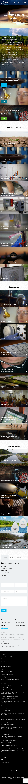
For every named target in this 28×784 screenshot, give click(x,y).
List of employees (5, 762)
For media (3, 757)
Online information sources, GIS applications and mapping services (12, 727)
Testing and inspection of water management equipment (12, 713)
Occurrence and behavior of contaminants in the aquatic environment (12, 693)
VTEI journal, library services (8, 722)
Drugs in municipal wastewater (9, 745)
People (3, 661)
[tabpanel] (14, 605)
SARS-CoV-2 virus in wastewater (9, 740)
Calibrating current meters (8, 708)
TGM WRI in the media (6, 671)
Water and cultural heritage (8, 698)
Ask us (2, 759)
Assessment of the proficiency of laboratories (12, 717)
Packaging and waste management (10, 696)
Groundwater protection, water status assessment (11, 682)
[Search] (18, 2)
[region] (14, 49)
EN (14, 2)
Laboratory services (6, 710)
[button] (14, 49)
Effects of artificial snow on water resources (12, 743)
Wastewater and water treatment (9, 689)
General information (6, 656)
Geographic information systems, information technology (13, 702)
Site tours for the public (7, 724)
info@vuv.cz (4, 628)
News (2, 659)
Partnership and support (7, 666)
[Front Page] (3, 2)
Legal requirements (6, 669)
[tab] (5, 557)
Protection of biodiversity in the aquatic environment (11, 686)
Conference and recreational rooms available (13, 731)
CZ (9, 2)
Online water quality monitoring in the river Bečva (12, 751)
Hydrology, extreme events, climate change (12, 677)
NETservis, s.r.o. (14, 779)
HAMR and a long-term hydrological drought (12, 748)
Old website (14, 775)
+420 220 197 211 (5, 622)
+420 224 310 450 (19, 622)
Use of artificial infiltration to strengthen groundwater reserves (11, 737)
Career (3, 664)
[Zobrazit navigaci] (24, 2)
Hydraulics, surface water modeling (10, 679)
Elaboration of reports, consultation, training (13, 719)
